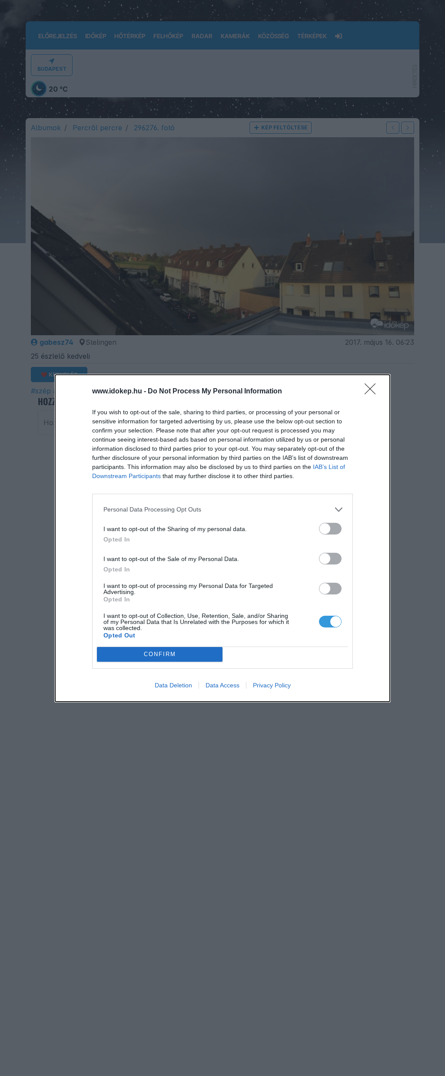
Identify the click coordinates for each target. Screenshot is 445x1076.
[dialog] (222, 538)
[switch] (330, 529)
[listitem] (222, 509)
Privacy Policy (272, 685)
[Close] (373, 391)
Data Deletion (173, 685)
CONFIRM (160, 654)
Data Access (222, 685)
